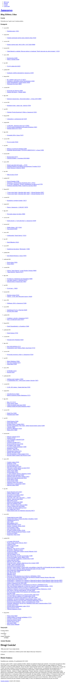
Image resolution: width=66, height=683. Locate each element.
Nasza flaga (12, 364)
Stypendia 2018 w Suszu (15, 135)
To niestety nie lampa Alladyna (16, 507)
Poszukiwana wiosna (14, 451)
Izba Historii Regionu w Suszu (16, 255)
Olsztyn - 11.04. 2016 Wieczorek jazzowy (19, 296)
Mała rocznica (12, 174)
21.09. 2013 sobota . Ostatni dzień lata (18, 387)
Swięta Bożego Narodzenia (16, 566)
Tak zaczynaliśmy (13, 554)
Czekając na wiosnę (14, 469)
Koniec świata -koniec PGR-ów (17, 542)
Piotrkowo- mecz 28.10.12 (15, 548)
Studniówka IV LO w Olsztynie (17, 310)
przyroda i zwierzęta (14, 618)
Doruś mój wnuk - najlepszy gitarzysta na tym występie (23, 563)
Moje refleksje (12, 523)
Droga (10, 264)
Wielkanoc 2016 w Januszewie (16, 303)
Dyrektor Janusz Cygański (15, 424)
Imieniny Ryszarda (13, 452)
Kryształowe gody (13, 445)
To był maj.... (12, 288)
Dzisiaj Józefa (12, 470)
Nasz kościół (12, 229)
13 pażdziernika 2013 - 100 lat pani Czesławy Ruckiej (22, 380)
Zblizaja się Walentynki (15, 502)
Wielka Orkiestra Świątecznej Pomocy (18, 531)
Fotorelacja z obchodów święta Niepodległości (21, 81)
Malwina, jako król (13, 561)
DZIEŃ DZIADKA (14, 524)
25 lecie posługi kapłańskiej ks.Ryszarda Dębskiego (22, 127)
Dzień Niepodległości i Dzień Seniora (18, 82)
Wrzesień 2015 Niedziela (15, 339)
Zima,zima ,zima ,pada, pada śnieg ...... (19, 497)
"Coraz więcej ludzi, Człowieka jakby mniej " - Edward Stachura (25, 192)
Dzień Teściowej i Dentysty (16, 168)
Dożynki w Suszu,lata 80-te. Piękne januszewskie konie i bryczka (26, 568)
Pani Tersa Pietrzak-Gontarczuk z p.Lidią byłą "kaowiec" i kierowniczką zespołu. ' (30, 586)
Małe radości (12, 500)
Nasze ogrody (12, 403)
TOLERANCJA (13, 394)
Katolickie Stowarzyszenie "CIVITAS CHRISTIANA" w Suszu (25, 150)
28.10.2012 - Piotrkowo (15, 550)
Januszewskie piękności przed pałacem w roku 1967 (22, 597)
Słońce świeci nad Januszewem (17, 478)
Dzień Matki (12, 422)
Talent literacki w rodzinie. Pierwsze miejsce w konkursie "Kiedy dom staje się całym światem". (33, 51)
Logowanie (7, 6)
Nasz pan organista (13, 362)
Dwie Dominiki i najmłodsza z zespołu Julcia (20, 558)
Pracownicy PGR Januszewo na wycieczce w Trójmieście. (24, 576)
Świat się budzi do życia (15, 444)
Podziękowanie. (13, 31)
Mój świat (6, 2)
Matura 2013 (12, 430)
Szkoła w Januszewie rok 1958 (17, 583)
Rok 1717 (11, 402)
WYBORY (11, 371)
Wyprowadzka (12, 472)
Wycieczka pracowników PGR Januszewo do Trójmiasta (23, 591)
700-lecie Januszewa (14, 609)
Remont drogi (12, 157)
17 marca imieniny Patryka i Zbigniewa (19, 473)
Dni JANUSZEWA (14, 346)
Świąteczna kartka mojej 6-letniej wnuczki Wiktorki (22, 551)
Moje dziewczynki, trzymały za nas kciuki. (20, 555)
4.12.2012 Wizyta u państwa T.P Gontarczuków (21, 596)
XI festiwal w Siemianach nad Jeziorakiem (19, 278)
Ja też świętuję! (13, 527)
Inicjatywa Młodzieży (14, 428)
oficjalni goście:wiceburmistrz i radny (18, 606)
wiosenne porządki (13, 442)
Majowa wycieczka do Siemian (17, 148)
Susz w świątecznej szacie (15, 319)
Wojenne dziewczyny (14, 128)
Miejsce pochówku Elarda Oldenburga (18, 395)
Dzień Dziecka (12, 421)
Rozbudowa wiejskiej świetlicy (17, 200)
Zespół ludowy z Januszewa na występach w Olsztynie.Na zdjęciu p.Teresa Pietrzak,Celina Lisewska (34, 580)
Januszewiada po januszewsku (16, 281)
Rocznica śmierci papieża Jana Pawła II (19, 455)
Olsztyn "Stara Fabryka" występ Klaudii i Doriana (21, 270)
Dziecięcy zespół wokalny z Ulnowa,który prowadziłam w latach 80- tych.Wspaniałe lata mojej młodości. (36, 567)
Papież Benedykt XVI (14, 492)
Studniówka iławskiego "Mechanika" (18, 249)
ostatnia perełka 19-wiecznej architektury (19, 617)
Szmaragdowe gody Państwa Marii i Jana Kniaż (21, 348)
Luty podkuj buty (13, 509)
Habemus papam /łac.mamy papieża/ (18, 476)
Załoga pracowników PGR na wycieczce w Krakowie (22, 587)
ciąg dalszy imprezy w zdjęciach (17, 280)
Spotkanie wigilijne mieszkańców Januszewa (20, 73)
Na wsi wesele (12, 142)
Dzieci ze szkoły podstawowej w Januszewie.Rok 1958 (23, 594)
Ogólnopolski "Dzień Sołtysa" (16, 235)
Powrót (10, 372)
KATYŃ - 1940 (13, 449)
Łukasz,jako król (13, 560)
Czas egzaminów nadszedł (15, 439)
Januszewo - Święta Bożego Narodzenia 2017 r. (21, 182)
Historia (6, 3)
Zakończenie (12, 553)
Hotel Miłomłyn (13, 242)
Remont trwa (12, 448)
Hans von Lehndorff (14, 503)
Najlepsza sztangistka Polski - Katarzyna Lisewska (22, 185)
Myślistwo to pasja (13, 496)
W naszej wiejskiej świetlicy (16, 530)
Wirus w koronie (13, 59)
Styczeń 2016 (12, 311)
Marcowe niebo (13, 485)
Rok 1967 (11, 573)
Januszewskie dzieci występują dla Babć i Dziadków (22, 518)
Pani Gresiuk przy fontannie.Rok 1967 (18, 570)
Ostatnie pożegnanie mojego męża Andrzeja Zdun (21, 38)
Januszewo (6, 10)
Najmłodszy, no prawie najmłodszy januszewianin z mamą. (24, 599)
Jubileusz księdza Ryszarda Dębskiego (18, 406)
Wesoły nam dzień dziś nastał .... (17, 165)
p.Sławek (11, 544)
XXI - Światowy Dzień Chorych (17, 505)
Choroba (11, 427)
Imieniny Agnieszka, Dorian (16, 526)
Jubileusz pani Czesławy (15, 379)
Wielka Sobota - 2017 (14, 227)
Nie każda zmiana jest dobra (16, 214)
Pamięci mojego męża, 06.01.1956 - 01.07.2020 (21, 44)
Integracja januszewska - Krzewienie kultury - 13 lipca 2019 (24, 98)
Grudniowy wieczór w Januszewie (17, 318)
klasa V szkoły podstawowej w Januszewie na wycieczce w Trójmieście (27, 584)
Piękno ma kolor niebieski (15, 475)
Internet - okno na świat (15, 499)
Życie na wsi (12, 533)
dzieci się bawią (13, 607)
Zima (10, 521)
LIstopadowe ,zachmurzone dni (17, 119)
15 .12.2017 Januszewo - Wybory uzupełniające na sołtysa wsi (25, 184)
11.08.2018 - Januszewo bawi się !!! (18, 125)
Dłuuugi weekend (13, 436)
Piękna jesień (12, 615)
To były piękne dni (13, 66)
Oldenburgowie (13, 520)
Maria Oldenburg (13, 361)
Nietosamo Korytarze (14, 84)
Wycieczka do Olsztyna (15, 90)
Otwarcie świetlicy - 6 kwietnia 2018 (18, 158)
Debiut (10, 441)
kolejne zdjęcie (12, 545)
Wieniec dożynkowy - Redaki (16, 92)
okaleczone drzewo (14, 620)
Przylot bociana (13, 465)
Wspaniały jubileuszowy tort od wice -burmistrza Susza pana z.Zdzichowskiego (29, 603)
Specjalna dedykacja (14, 466)
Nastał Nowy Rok (13, 534)
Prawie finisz (12, 262)
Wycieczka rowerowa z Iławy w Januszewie (20, 354)
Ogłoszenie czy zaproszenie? (16, 483)
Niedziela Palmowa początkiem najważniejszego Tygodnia (24, 166)
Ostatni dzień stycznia (14, 517)
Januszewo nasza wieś (15, 482)
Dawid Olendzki (13, 181)
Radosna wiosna (13, 295)
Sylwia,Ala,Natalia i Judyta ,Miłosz (18, 557)
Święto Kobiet (12, 481)
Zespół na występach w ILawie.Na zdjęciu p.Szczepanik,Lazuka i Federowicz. (29, 589)
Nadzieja (11, 438)
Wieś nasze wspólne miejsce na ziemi (18, 468)
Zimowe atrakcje (13, 493)
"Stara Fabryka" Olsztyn (15, 272)
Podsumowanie (13, 414)
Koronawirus (12, 58)
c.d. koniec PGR (13, 541)
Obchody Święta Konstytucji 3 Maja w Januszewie (22, 112)
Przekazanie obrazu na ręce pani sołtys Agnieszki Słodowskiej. (25, 600)
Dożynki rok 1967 (13, 571)
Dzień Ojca (12, 413)
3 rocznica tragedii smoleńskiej (16, 446)
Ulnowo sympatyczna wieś (16, 506)
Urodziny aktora (13, 462)
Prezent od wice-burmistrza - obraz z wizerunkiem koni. (23, 602)
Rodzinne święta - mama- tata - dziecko (19, 105)
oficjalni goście (12, 604)
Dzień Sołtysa (12, 479)
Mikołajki (11, 574)
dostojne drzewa (13, 621)
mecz (10, 547)
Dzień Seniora (12, 333)
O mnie (6, 5)
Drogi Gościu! (13, 624)
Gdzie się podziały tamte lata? (16, 405)
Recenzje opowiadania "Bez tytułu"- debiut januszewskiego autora (26, 425)
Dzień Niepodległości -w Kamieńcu (18, 326)
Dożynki (11, 593)
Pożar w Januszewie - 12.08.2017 (17, 207)
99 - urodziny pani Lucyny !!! (16, 79)
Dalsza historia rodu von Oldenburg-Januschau (21, 510)
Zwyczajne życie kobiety (15, 494)
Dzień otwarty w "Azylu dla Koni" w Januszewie (21, 220)
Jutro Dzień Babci (13, 529)
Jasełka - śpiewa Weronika (15, 564)
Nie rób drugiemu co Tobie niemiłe (18, 454)
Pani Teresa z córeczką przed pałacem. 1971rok (21, 590)
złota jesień (11, 623)
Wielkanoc (11, 463)
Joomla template (5, 681)
